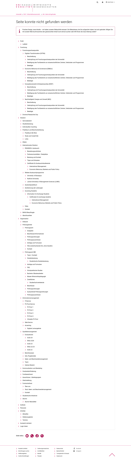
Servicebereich (27, 121)
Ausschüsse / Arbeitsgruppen (32, 377)
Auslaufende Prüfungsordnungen (37, 292)
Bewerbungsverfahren (34, 151)
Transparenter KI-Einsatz (62, 453)
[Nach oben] (112, 454)
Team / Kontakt (32, 255)
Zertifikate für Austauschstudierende (38, 163)
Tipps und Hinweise (33, 160)
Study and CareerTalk (31, 136)
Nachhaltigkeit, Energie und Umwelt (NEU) (38, 99)
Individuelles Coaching (30, 127)
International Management (37, 166)
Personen (23, 408)
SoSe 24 (29, 338)
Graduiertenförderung (29, 371)
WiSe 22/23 (31, 347)
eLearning (28, 325)
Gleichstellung (27, 380)
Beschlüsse (30, 286)
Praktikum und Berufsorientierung (33, 130)
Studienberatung (28, 124)
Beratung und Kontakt (34, 157)
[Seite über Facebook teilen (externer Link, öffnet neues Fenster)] (37, 437)
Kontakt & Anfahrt (25, 423)
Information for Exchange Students (38, 194)
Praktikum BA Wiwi (31, 133)
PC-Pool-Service (30, 304)
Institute (22, 405)
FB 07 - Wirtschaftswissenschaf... (32, 14)
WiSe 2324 (30, 341)
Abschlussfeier (27, 215)
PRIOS (25, 142)
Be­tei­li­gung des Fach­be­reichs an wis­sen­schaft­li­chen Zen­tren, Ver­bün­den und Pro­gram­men (55, 62)
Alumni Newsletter (30, 402)
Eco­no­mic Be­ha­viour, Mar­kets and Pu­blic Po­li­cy (44, 169)
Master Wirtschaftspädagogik (36, 276)
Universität (18, 14)
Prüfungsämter (27, 225)
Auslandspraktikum (31, 185)
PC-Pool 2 (30, 310)
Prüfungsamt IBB (30, 252)
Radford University (33, 178)
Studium (23, 118)
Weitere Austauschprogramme (34, 172)
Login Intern (24, 426)
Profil (22, 41)
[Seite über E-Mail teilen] (27, 437)
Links (26, 139)
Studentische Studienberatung (38, 261)
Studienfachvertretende (36, 282)
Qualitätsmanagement (30, 331)
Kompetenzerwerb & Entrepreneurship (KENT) (39, 84)
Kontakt (27, 209)
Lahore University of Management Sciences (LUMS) (43, 182)
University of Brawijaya (34, 175)
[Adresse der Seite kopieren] (42, 437)
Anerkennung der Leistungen (34, 188)
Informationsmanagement (31, 298)
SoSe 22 (29, 350)
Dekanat (25, 222)
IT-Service (28, 301)
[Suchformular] (97, 2)
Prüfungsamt (29, 228)
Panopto (39, 456)
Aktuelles (25, 414)
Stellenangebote (28, 417)
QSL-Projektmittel (30, 356)
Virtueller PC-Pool (32, 319)
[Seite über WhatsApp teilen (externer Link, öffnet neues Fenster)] (32, 437)
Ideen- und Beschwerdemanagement (36, 359)
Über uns (27, 386)
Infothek (22, 411)
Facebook (78, 448)
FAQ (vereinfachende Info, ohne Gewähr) (39, 246)
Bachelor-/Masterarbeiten (35, 273)
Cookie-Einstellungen (23, 456)
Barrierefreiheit (60, 451)
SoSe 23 (29, 344)
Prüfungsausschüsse (33, 240)
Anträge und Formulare (34, 243)
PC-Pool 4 (30, 316)
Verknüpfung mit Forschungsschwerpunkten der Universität (45, 59)
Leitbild (25, 44)
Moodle (39, 453)
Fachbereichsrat (28, 374)
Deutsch (111, 2)
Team (26, 362)
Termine (25, 420)
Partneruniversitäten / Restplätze (37, 154)
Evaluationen (29, 334)
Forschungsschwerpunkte (31, 50)
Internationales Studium (30, 145)
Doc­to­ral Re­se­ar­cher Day (30, 114)
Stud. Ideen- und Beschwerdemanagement (38, 389)
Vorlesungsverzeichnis (43, 448)
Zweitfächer (31, 279)
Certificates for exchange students (40, 197)
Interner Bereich (30, 365)
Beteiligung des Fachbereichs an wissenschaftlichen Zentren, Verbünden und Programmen (55, 78)
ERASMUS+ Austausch (32, 148)
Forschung (23, 47)
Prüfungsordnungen (33, 237)
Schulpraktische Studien (34, 270)
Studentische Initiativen (30, 396)
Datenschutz (59, 448)
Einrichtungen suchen (23, 451)
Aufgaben (30, 231)
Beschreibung (31, 56)
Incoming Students (31, 191)
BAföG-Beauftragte (28, 212)
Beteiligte (30, 65)
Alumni (25, 399)
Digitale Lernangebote (34, 328)
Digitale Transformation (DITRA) (35, 53)
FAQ (28, 267)
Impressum (59, 456)
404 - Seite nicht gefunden (49, 14)
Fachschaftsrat (27, 383)
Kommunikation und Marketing (32, 368)
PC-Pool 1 (30, 307)
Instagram (78, 451)
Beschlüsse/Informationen (35, 234)
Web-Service (29, 322)
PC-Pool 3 (30, 313)
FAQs (26, 206)
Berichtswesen (29, 353)
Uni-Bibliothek (40, 451)
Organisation (24, 219)
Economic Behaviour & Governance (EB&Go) (39, 69)
